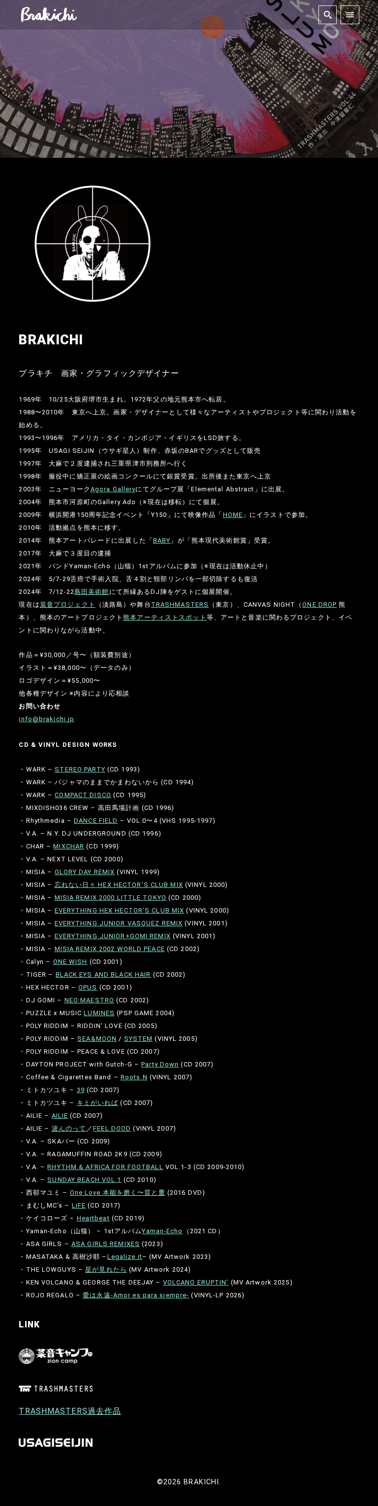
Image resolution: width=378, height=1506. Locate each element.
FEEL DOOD (112, 1128)
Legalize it (124, 1256)
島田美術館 (91, 591)
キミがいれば (98, 1102)
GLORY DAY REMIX (85, 872)
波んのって (69, 1128)
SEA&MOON (97, 1038)
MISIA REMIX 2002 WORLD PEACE (110, 949)
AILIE (60, 1115)
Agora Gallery (113, 489)
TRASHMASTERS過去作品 (70, 1411)
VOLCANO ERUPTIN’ (196, 1282)
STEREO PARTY (80, 769)
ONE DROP (319, 604)
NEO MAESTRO (89, 1000)
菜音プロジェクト (67, 604)
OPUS (87, 987)
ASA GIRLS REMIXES (105, 1244)
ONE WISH (70, 961)
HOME (233, 514)
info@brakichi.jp (46, 719)
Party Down (160, 1064)
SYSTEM (138, 1038)
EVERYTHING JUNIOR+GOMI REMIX (113, 936)
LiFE (79, 1205)
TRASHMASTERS (180, 604)
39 (81, 1090)
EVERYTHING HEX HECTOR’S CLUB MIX (120, 910)
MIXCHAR (68, 846)
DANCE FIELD (96, 820)
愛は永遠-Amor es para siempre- (136, 1295)
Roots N (134, 1077)
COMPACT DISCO (83, 795)
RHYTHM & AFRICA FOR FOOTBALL (105, 1167)
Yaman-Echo (162, 1231)
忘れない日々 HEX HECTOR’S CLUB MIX (119, 884)
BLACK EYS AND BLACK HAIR (103, 974)
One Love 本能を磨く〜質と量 (117, 1192)
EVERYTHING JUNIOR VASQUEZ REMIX (119, 923)
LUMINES (99, 1013)
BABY (161, 540)
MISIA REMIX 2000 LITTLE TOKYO (110, 897)
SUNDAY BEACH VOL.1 (84, 1179)
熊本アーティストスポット (164, 617)
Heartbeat (93, 1218)
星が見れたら (106, 1269)
